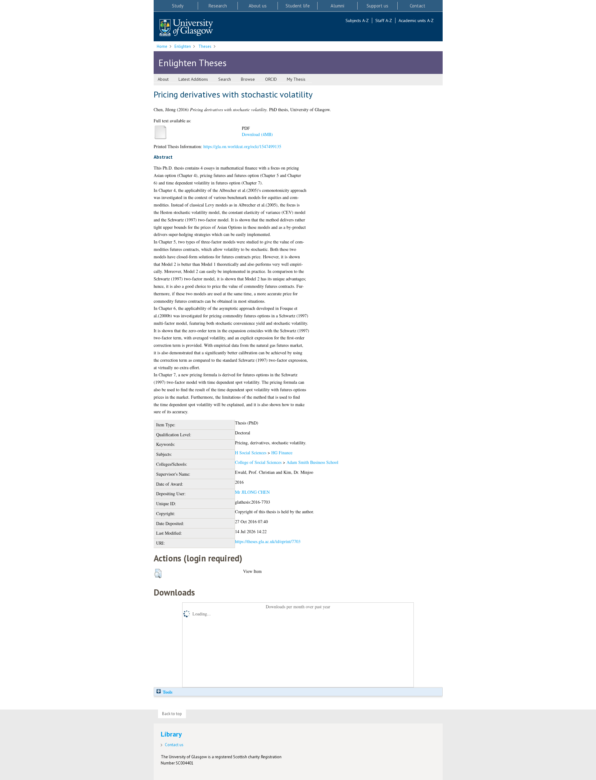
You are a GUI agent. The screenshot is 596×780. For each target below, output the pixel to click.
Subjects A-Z (357, 20)
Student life (298, 6)
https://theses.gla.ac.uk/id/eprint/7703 (267, 541)
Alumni (337, 6)
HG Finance (281, 453)
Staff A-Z (383, 20)
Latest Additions (193, 79)
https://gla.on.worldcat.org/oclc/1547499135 (242, 146)
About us (258, 6)
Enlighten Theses (192, 63)
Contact (417, 6)
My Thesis (296, 79)
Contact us (174, 744)
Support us (377, 6)
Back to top (172, 713)
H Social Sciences (250, 453)
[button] (158, 573)
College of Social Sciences (258, 462)
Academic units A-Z (416, 20)
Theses (204, 46)
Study (177, 6)
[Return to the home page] (186, 28)
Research (218, 6)
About (163, 79)
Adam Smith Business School (312, 462)
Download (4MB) (257, 134)
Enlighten (182, 46)
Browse (248, 79)
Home (162, 46)
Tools (166, 692)
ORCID (271, 79)
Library (171, 734)
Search (224, 79)
